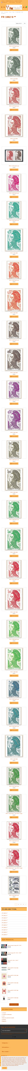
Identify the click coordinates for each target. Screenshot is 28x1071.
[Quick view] (14, 44)
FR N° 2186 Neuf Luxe (14, 519)
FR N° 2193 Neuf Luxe (14, 895)
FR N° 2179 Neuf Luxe (14, 106)
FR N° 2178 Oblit (14, 78)
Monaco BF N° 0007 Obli (13, 990)
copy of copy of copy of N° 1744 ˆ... (15, 945)
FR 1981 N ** (5, 915)
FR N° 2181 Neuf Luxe (14, 220)
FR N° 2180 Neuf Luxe (14, 193)
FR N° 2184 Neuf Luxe (14, 399)
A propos (4, 1019)
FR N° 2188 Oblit (14, 672)
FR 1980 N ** (5, 913)
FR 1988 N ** (5, 932)
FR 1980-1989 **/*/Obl (9, 909)
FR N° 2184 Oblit (14, 432)
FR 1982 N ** (5, 918)
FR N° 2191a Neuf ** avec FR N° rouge (14, 813)
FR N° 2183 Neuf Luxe (14, 340)
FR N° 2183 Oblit (14, 372)
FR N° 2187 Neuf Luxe (14, 579)
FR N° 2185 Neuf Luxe (14, 459)
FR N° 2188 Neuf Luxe (14, 639)
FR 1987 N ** (5, 929)
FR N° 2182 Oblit (14, 312)
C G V (3, 1016)
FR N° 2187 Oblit (14, 612)
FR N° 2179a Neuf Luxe (14, 165)
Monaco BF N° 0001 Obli (13, 975)
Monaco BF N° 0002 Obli (13, 982)
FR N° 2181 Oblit (14, 253)
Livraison (4, 1012)
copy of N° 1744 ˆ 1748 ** (13, 960)
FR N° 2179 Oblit (14, 138)
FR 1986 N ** (5, 927)
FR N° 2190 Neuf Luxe (14, 726)
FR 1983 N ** (5, 920)
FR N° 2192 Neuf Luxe (14, 840)
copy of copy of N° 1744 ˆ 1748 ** (15, 952)
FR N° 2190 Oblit (14, 759)
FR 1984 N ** (5, 922)
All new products (14, 1004)
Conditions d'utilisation (7, 1014)
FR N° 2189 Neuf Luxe (14, 699)
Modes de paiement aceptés (8, 1017)
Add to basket (15, 49)
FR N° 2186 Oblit (14, 552)
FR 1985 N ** (5, 925)
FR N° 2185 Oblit (14, 492)
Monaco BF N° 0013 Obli (13, 967)
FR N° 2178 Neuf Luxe (14, 46)
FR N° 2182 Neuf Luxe (14, 280)
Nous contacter (12, 2)
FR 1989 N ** (5, 934)
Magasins (4, 1021)
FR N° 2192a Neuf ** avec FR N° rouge (14, 868)
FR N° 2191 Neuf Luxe (14, 786)
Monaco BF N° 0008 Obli (13, 997)
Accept (4, 1068)
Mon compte (18, 2)
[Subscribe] (25, 1030)
